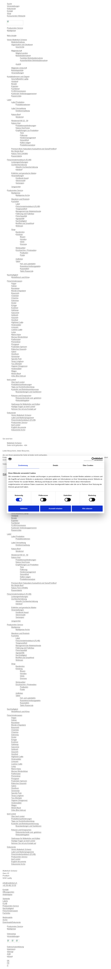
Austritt (18, 64)
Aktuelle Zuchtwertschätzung (27, 167)
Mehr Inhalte (11, 36)
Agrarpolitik (20, 219)
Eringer (14, 305)
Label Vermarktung (18, 108)
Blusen (22, 237)
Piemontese (15, 342)
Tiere (22, 133)
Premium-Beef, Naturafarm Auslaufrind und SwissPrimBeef (33, 149)
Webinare (19, 226)
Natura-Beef (16, 114)
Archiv (5, 920)
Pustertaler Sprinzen (19, 347)
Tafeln (18, 261)
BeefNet (57, 33)
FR (8, 963)
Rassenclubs (16, 96)
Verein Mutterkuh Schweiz (17, 40)
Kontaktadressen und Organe (18, 76)
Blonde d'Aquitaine (18, 291)
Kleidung (19, 234)
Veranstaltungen (13, 6)
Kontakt (10, 11)
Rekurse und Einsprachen (21, 396)
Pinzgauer (15, 344)
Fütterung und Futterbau (25, 214)
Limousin (14, 327)
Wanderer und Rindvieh (20, 199)
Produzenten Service (15, 28)
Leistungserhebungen (19, 162)
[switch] (43, 499)
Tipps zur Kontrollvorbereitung (22, 387)
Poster (22, 255)
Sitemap (10, 952)
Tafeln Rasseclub (26, 271)
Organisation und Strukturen (22, 45)
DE (8, 961)
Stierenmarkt (20, 180)
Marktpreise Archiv (23, 195)
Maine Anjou (16, 334)
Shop (9, 13)
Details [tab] (55, 465)
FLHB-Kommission (18, 91)
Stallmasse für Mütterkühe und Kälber (25, 404)
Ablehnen (23, 508)
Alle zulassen (87, 508)
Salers (13, 352)
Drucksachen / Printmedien (26, 250)
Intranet (10, 956)
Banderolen (20, 232)
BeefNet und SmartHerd (25, 223)
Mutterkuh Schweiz (14, 443)
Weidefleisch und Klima (20, 277)
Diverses (23, 244)
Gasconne (15, 313)
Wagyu (14, 371)
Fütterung (23, 135)
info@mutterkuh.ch (10, 883)
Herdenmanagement (28, 138)
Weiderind (20, 117)
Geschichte (20, 47)
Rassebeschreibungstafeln (30, 266)
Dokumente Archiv (18, 430)
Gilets (22, 242)
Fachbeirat (15, 89)
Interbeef (19, 170)
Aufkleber (19, 259)
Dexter (13, 303)
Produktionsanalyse (27, 145)
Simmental (15, 356)
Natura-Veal (15, 123)
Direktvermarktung (23, 111)
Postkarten (24, 253)
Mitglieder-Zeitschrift (19, 68)
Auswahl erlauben (55, 508)
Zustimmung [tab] (23, 465)
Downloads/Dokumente (12, 922)
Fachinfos (15, 201)
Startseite (6, 899)
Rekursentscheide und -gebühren (28, 398)
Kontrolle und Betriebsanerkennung (25, 389)
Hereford (14, 320)
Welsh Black (16, 373)
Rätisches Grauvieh (18, 349)
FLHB (5, 903)
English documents (18, 427)
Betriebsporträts (17, 70)
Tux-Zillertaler (16, 364)
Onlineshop (11, 934)
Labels (5, 901)
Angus (13, 283)
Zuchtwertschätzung (19, 165)
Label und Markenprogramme (22, 418)
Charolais (15, 296)
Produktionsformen (23, 105)
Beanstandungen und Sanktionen (28, 392)
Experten (14, 86)
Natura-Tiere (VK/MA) (19, 154)
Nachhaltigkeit (21, 221)
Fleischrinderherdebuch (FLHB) (28, 206)
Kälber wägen (25, 143)
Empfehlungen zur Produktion (27, 130)
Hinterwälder (16, 325)
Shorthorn (15, 354)
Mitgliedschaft (16, 51)
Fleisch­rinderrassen (10, 911)
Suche (9, 4)
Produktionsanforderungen (26, 125)
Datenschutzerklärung (15, 947)
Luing (13, 332)
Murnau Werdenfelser (19, 337)
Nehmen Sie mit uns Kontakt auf (23, 409)
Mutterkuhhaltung (18, 42)
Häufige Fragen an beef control (23, 407)
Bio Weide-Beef (17, 151)
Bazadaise (15, 288)
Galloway (15, 310)
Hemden (23, 239)
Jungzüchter (16, 187)
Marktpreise (11, 31)
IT (7, 966)
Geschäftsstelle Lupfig (19, 79)
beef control (11, 380)
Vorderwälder (16, 369)
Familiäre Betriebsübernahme (31, 58)
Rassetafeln (24, 269)
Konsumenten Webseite (16, 16)
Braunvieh (15, 293)
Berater (14, 84)
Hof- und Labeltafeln (28, 264)
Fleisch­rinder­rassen (14, 281)
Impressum (11, 949)
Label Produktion (17, 102)
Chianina (14, 298)
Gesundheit (24, 140)
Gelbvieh (14, 315)
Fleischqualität (21, 216)
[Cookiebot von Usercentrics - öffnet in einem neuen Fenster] (93, 459)
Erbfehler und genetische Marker (23, 173)
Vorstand (14, 81)
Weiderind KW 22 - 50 (19, 121)
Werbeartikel (20, 248)
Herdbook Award (22, 178)
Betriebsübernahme (23, 56)
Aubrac (14, 286)
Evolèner (14, 308)
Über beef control (17, 382)
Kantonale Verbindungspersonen (24, 94)
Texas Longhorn (17, 361)
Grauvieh (14, 318)
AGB (9, 954)
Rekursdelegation (22, 400)
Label (9, 100)
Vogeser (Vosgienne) (19, 366)
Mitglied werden (22, 53)
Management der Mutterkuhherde (28, 211)
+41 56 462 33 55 (9, 885)
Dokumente (11, 9)
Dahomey (15, 300)
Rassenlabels (16, 156)
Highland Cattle (17, 322)
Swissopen (20, 183)
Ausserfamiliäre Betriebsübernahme (34, 60)
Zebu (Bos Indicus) (18, 376)
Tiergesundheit (21, 209)
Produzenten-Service (11, 906)
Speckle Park (16, 359)
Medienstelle (7, 917)
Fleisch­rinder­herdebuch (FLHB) (19, 160)
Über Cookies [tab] (88, 465)
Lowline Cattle (16, 330)
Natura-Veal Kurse (23, 128)
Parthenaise (16, 339)
